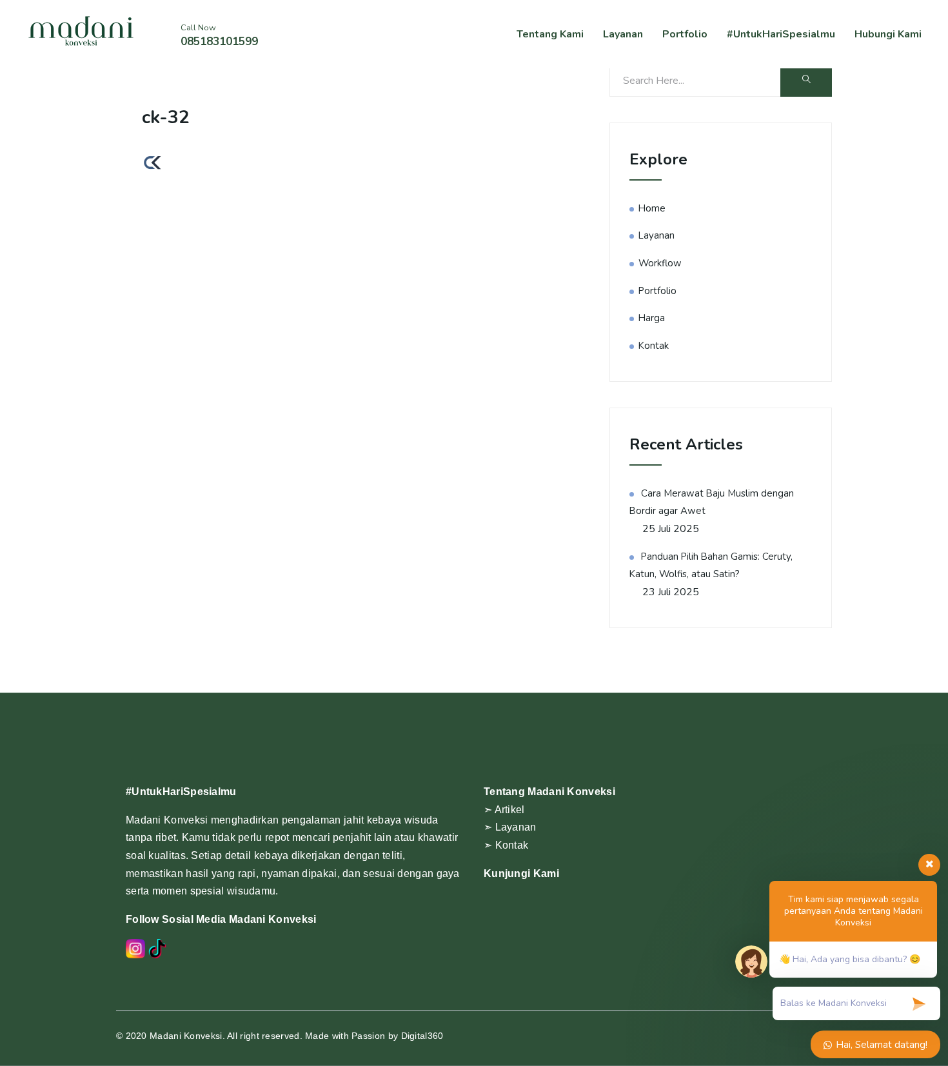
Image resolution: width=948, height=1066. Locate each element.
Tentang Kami (550, 34)
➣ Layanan (510, 827)
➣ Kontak (506, 845)
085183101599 (219, 41)
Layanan (623, 34)
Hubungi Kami (888, 34)
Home (652, 208)
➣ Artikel (504, 809)
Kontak (653, 345)
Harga (651, 317)
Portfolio (684, 34)
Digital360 (422, 1036)
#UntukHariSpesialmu (781, 34)
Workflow (660, 263)
